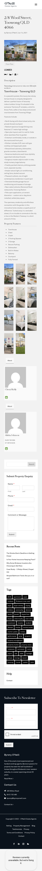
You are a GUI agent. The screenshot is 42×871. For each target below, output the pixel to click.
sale (16, 653)
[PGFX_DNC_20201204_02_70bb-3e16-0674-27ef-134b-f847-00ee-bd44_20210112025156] (8, 343)
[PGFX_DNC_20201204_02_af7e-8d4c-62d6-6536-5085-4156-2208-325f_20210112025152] (32, 297)
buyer (9, 605)
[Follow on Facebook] (14, 844)
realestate (11, 649)
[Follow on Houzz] (28, 844)
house (10, 618)
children (10, 610)
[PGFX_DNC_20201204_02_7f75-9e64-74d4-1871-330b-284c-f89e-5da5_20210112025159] (8, 320)
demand (28, 610)
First (9, 491)
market (18, 627)
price (20, 636)
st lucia (10, 658)
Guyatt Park (26, 614)
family (10, 614)
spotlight (29, 653)
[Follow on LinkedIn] (19, 844)
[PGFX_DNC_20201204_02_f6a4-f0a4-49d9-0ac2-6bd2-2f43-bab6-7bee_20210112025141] (32, 274)
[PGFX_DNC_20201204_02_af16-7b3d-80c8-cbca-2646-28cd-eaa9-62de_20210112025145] (8, 297)
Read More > (8, 778)
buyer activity (18, 605)
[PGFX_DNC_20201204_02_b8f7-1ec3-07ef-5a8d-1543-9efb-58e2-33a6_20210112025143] (20, 320)
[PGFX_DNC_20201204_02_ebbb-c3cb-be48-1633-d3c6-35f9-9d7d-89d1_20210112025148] (20, 297)
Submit (11, 534)
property (28, 636)
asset (25, 597)
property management (15, 640)
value (32, 662)
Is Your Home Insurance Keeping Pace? (21, 559)
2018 (9, 597)
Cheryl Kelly (11, 390)
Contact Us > (8, 804)
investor (20, 623)
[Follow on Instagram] (23, 844)
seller (22, 653)
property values (26, 644)
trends (18, 662)
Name (11, 484)
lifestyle (10, 627)
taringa (17, 658)
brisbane (10, 601)
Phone (11, 496)
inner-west (29, 618)
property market (13, 644)
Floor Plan (9, 64)
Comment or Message (17, 515)
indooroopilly (18, 618)
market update (13, 631)
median (22, 631)
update (25, 662)
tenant (24, 658)
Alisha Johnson (12, 435)
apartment (17, 597)
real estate (20, 649)
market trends (28, 627)
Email (6, 397)
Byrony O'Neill (11, 33)
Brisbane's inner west (23, 601)
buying (28, 605)
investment (11, 623)
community (19, 610)
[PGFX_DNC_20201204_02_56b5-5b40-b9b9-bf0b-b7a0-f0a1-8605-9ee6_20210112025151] (32, 320)
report (10, 653)
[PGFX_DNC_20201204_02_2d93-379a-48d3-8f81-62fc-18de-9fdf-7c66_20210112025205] (20, 343)
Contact (9, 680)
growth (16, 614)
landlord (28, 623)
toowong (10, 662)
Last (23, 491)
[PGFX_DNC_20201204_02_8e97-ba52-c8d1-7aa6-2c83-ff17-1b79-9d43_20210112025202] (20, 274)
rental (29, 649)
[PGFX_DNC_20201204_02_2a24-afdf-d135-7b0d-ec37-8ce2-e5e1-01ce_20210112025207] (8, 274)
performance (12, 636)
